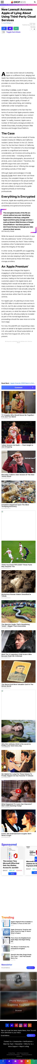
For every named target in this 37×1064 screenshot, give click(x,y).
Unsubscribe (17, 1041)
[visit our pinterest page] (16, 1025)
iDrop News (14, 1059)
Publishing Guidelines (26, 1054)
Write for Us (28, 1044)
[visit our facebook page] (7, 1025)
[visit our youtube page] (25, 1025)
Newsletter (19, 1044)
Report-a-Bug (24, 1046)
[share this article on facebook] (4, 28)
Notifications (27, 1041)
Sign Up (31, 967)
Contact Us (7, 1041)
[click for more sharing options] (16, 28)
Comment (24, 387)
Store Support (13, 1046)
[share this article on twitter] (10, 28)
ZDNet (13, 90)
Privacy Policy (11, 1053)
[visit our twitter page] (12, 1025)
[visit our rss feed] (30, 1025)
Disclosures (19, 1056)
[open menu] (2, 2)
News (2, 7)
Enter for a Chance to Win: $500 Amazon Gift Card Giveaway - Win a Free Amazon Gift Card (18, 4)
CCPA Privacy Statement (22, 1053)
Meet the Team (8, 1044)
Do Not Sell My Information (13, 1054)
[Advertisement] (18, 52)
